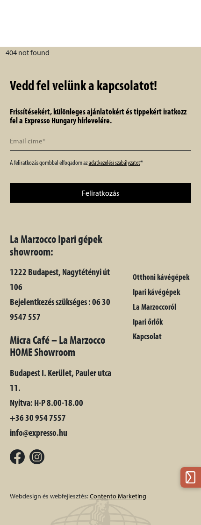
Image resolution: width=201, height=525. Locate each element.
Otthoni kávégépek (161, 276)
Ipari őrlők (148, 321)
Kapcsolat (147, 336)
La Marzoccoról (154, 306)
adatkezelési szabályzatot (114, 162)
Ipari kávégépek (156, 291)
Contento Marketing (118, 496)
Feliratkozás (100, 193)
